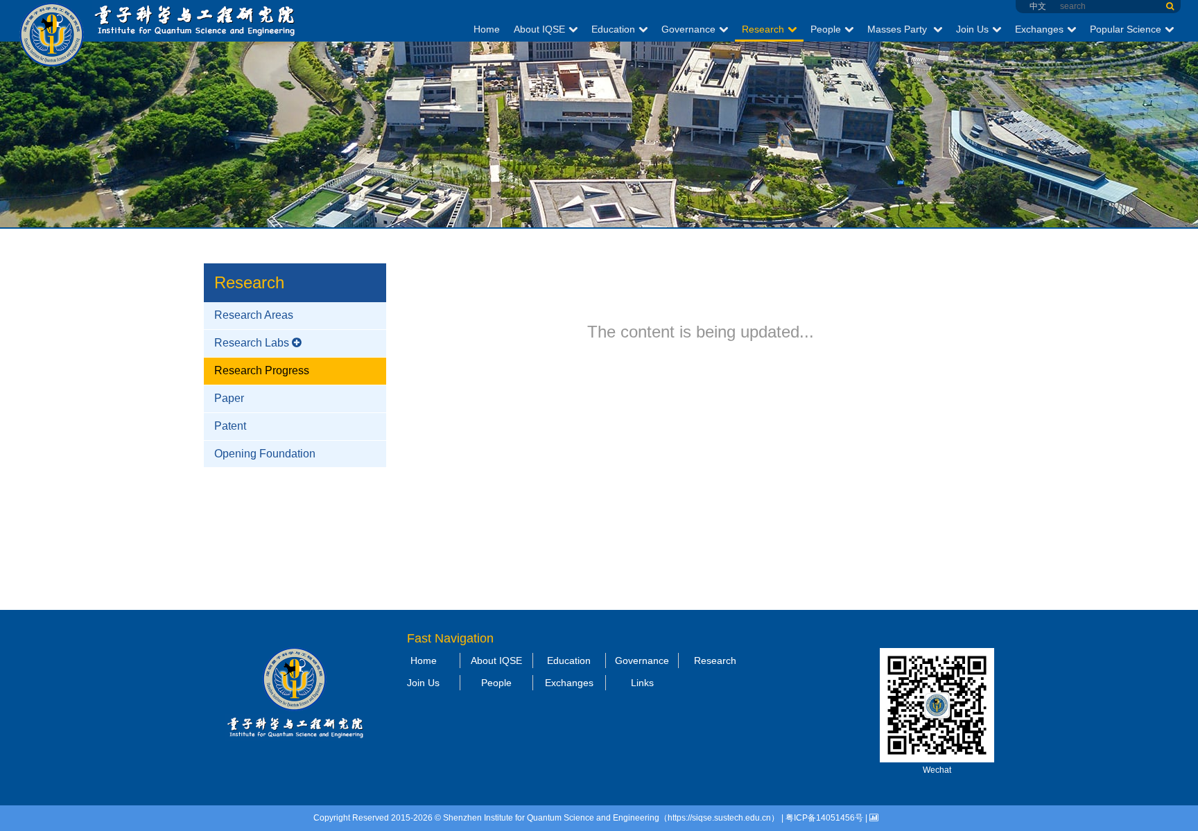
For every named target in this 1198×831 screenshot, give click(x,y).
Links (642, 682)
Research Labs (251, 343)
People (825, 29)
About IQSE (539, 29)
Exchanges (1039, 29)
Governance (688, 29)
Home (487, 29)
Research (763, 29)
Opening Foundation (264, 454)
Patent (230, 426)
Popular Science (1125, 29)
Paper (229, 398)
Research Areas (253, 315)
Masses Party (898, 29)
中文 (1038, 6)
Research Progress (261, 370)
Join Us (972, 29)
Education (613, 29)
